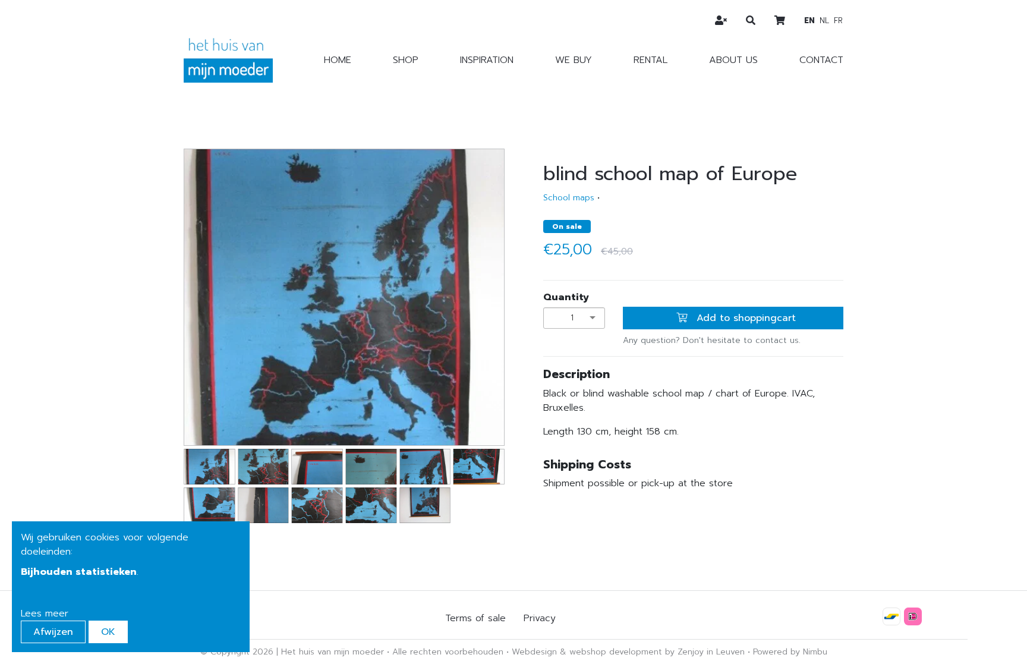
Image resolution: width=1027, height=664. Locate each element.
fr (838, 20)
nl (824, 20)
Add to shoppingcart (744, 318)
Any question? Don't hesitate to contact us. (712, 340)
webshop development (615, 652)
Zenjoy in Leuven (711, 652)
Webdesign (534, 652)
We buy (573, 60)
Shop (405, 60)
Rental (650, 60)
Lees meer (44, 613)
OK (108, 632)
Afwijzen (53, 632)
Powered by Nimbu (790, 652)
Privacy (540, 618)
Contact (821, 60)
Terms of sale (475, 618)
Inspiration (487, 60)
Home (337, 60)
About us (733, 60)
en (809, 20)
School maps (568, 197)
